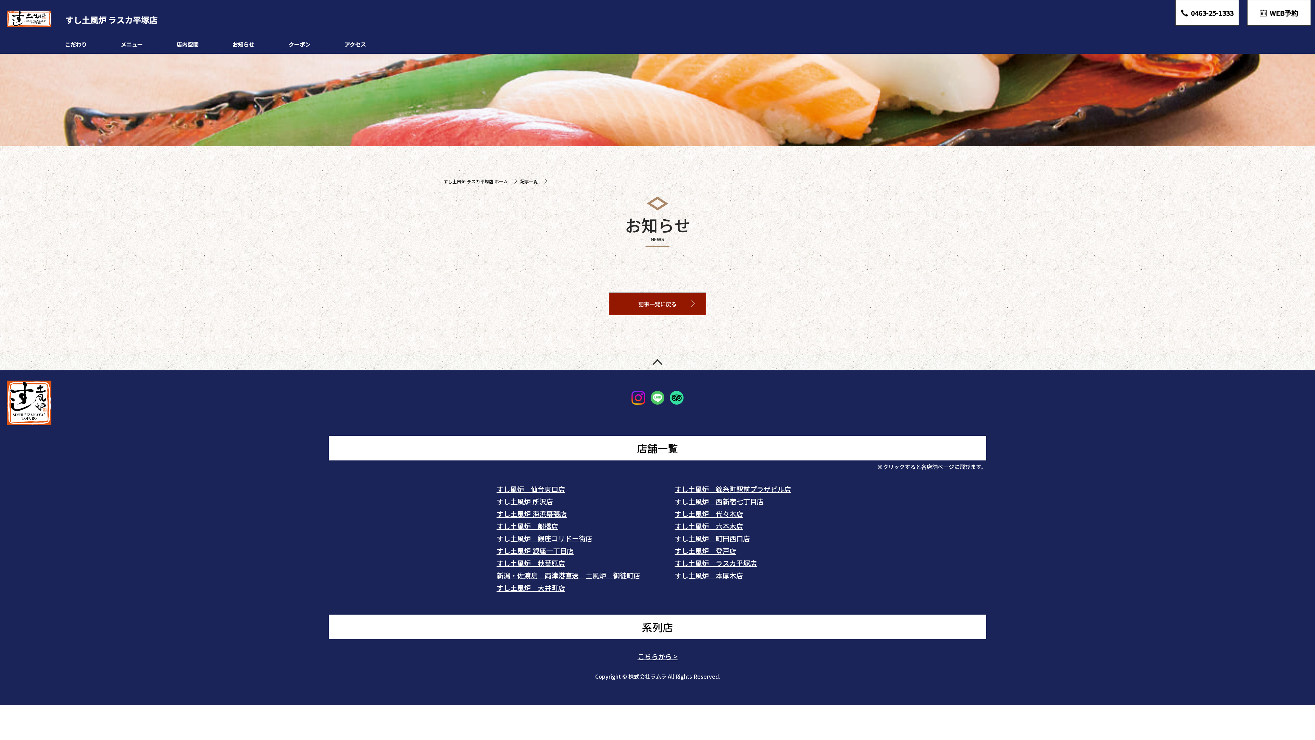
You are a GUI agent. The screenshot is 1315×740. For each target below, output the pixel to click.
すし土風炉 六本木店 (709, 526)
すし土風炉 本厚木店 (709, 575)
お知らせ (243, 44)
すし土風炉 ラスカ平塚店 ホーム (475, 181)
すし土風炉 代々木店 (709, 514)
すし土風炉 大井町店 (531, 588)
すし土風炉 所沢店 (525, 501)
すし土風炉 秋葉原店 (531, 563)
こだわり (76, 44)
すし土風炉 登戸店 (705, 551)
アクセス (355, 44)
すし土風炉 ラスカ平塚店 (716, 563)
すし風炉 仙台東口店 (531, 489)
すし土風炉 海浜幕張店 (532, 514)
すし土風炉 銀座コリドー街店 (544, 538)
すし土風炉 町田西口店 (712, 538)
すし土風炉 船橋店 (527, 526)
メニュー (132, 44)
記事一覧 (529, 181)
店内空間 (188, 44)
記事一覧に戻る (657, 304)
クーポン (300, 44)
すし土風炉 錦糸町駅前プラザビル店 (733, 489)
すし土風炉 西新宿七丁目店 (719, 501)
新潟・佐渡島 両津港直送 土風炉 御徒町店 (568, 575)
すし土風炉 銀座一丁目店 (535, 551)
